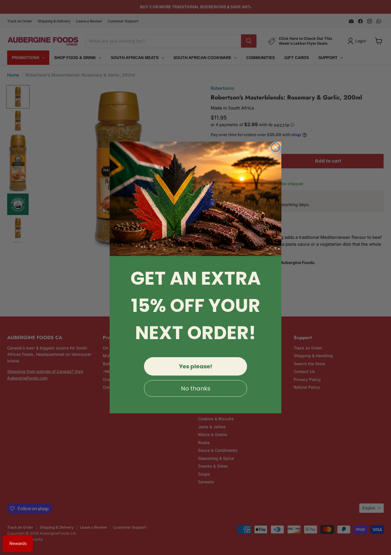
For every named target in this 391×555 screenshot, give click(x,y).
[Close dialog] (275, 147)
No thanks (195, 388)
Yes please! (195, 366)
